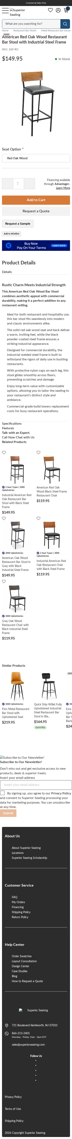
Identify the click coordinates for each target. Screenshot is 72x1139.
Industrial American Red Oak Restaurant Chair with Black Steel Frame (51, 565)
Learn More (63, 188)
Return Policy (20, 917)
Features (8, 428)
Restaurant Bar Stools (24, 30)
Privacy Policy (61, 793)
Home (5, 30)
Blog (14, 976)
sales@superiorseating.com (28, 1044)
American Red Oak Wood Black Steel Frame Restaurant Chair (52, 491)
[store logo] (36, 1012)
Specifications (12, 423)
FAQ (14, 897)
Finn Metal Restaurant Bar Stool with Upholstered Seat (15, 713)
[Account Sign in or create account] (58, 10)
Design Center (20, 966)
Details (7, 272)
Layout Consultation (24, 961)
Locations (18, 853)
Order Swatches (22, 956)
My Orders (18, 902)
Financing (18, 907)
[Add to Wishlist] (4, 452)
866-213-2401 (21, 1033)
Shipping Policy (21, 912)
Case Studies (19, 971)
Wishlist (50, 10)
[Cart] (66, 10)
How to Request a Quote (27, 981)
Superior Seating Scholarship (29, 858)
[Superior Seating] (21, 12)
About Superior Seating (26, 848)
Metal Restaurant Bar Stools (56, 30)
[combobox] (31, 24)
